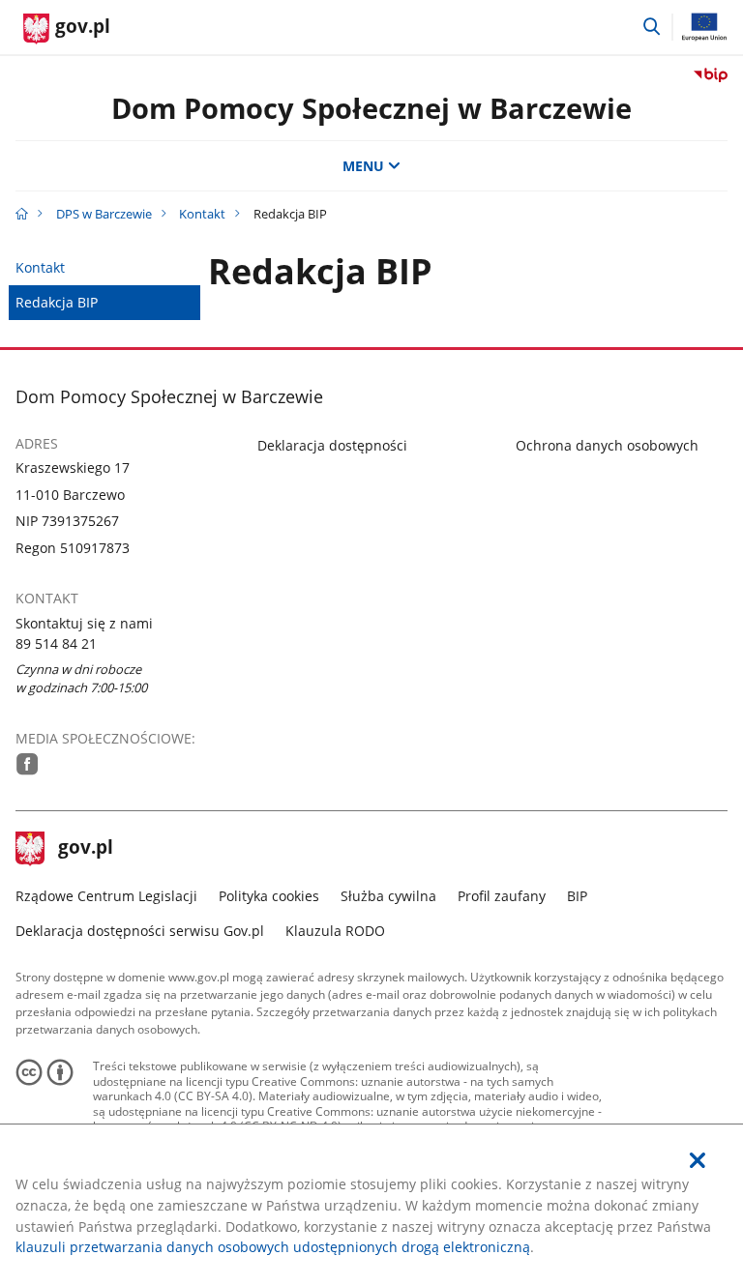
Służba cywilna (388, 896)
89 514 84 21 (56, 643)
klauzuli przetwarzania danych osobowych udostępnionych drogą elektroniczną (272, 1247)
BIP (577, 896)
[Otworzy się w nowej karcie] (27, 763)
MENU (363, 166)
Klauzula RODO (335, 930)
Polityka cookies (269, 896)
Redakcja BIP (56, 302)
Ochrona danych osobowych (607, 445)
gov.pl (85, 849)
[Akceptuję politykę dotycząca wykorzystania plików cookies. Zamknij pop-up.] (697, 1161)
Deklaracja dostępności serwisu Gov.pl (139, 930)
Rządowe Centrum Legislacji (106, 896)
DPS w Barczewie (104, 213)
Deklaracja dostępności (332, 445)
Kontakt (202, 213)
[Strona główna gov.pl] (21, 213)
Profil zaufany (502, 896)
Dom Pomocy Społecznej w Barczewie (371, 108)
